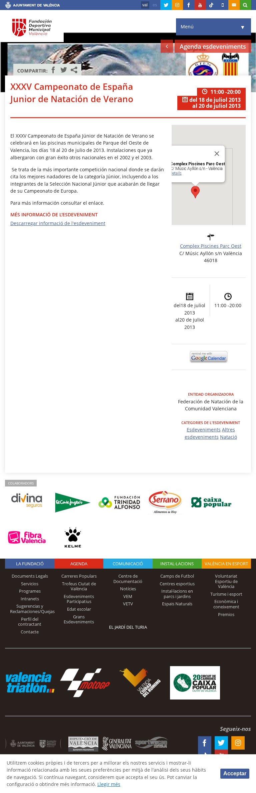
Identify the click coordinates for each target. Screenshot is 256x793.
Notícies (128, 589)
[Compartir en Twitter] (63, 69)
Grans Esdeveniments (79, 619)
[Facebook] (188, 5)
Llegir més (108, 784)
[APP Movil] (222, 5)
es (155, 5)
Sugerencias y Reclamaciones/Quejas (32, 608)
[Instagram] (177, 5)
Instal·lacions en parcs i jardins (177, 593)
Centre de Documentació (127, 578)
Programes (30, 591)
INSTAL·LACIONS (177, 564)
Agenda (78, 564)
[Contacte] (234, 5)
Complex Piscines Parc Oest (210, 246)
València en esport (226, 564)
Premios (226, 614)
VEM (127, 596)
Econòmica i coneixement (226, 604)
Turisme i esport (226, 594)
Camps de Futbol (177, 576)
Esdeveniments (204, 429)
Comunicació (128, 564)
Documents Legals (30, 576)
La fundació (30, 564)
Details (176, 173)
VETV (128, 604)
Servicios (29, 584)
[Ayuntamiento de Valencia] (32, 6)
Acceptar (234, 773)
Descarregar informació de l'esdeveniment (57, 223)
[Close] (217, 154)
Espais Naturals (177, 604)
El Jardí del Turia (128, 627)
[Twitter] (166, 5)
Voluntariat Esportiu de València (226, 581)
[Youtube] (200, 5)
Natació (228, 437)
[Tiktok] (211, 5)
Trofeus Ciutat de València (79, 586)
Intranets (30, 599)
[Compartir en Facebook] (53, 69)
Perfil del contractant (29, 621)
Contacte (30, 632)
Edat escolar (79, 609)
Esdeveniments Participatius (79, 599)
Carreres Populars (79, 576)
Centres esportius (177, 584)
